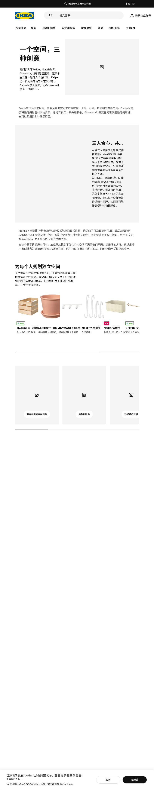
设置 (108, 779)
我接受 (134, 779)
